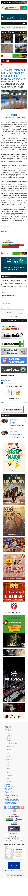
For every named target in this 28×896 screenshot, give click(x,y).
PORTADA (8, 726)
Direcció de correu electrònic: (8, 295)
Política (8, 768)
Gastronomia (9, 783)
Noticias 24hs (9, 775)
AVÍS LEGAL (9, 788)
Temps (8, 778)
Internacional (9, 762)
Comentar (16, 246)
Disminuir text (22, 117)
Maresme (9, 754)
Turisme (8, 733)
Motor (8, 776)
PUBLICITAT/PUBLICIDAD (12, 795)
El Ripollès (9, 730)
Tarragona (9, 751)
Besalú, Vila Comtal (11, 742)
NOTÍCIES (8, 729)
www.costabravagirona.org (11, 799)
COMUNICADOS (10, 786)
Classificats (9, 781)
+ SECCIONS (9, 759)
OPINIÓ (8, 784)
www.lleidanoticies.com (10, 802)
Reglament (9, 308)
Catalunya (9, 732)
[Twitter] (12, 114)
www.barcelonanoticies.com (12, 803)
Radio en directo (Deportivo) (9, 383)
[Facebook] (15, 114)
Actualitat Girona (10, 748)
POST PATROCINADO (11, 794)
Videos (8, 780)
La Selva (8, 745)
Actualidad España (11, 770)
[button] (3, 402)
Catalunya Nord (10, 757)
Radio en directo (7, 380)
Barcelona (9, 749)
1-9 (6, 836)
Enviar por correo (7, 246)
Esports (8, 764)
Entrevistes (9, 772)
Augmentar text (11, 117)
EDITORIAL (8, 727)
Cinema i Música (10, 746)
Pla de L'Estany (10, 740)
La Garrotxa (9, 738)
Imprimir (22, 244)
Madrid (8, 756)
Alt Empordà (9, 735)
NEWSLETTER (9, 792)
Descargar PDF (14, 244)
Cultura (8, 767)
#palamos (4, 231)
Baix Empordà (10, 736)
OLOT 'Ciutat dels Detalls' (12, 743)
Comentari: (3, 301)
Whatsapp (6, 244)
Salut (8, 765)
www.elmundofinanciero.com (12, 800)
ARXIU (7, 789)
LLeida (8, 752)
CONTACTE (9, 791)
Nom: (2, 290)
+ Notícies (9, 761)
